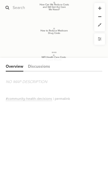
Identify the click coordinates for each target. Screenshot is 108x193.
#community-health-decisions (29, 99)
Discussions (39, 66)
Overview (14, 66)
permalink (62, 99)
